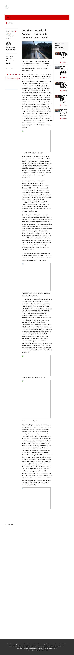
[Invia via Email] (15, 74)
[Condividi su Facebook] (7, 74)
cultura (8, 59)
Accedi (28, 650)
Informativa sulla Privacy (50, 648)
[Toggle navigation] (8, 17)
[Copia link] (18, 74)
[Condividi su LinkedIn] (10, 74)
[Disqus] (37, 549)
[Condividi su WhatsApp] (13, 74)
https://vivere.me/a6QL (13, 78)
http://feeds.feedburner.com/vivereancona (31, 648)
